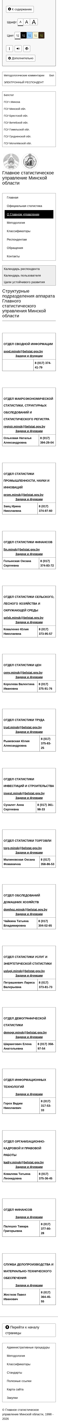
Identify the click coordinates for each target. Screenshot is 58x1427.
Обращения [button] (15, 248)
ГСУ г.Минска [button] (12, 101)
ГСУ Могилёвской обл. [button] (18, 143)
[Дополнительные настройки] (26, 48)
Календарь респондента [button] (22, 269)
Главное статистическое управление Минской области (28, 178)
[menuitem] (26, 75)
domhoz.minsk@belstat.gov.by (25, 909)
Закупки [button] (12, 1397)
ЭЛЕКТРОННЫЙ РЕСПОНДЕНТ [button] (24, 82)
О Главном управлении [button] (23, 214)
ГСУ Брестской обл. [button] (16, 115)
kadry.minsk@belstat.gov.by (24, 1162)
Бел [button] (51, 75)
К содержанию (21, 9)
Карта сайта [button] (15, 1389)
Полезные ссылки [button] (19, 1381)
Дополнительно (22, 58)
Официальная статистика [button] (24, 206)
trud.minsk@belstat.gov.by (23, 727)
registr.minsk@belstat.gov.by (24, 426)
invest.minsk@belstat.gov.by (24, 793)
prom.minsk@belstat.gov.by (23, 494)
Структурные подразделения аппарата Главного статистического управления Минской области (28, 303)
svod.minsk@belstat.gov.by (23, 351)
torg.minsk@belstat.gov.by (23, 848)
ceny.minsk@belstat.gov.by (23, 672)
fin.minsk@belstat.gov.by (22, 549)
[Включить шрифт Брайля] (9, 48)
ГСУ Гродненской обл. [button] (17, 136)
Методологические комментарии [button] (24, 75)
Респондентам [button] (17, 239)
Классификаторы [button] (18, 231)
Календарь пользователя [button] (22, 275)
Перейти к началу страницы (22, 1330)
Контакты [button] (13, 256)
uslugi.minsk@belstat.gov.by (24, 971)
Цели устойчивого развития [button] (24, 282)
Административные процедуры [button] (28, 1347)
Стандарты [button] (14, 1372)
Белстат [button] (9, 95)
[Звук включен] (18, 48)
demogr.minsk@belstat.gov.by (25, 1032)
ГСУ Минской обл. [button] (15, 108)
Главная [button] (12, 197)
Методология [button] (16, 222)
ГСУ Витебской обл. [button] (16, 122)
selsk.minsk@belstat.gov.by (23, 617)
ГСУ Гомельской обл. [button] (17, 129)
